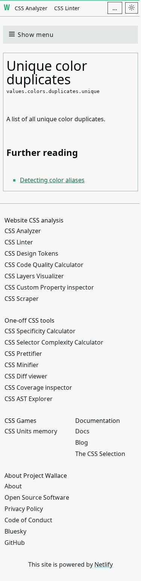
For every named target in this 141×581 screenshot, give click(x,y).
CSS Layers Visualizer (34, 276)
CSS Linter (67, 8)
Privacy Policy (24, 509)
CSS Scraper (22, 298)
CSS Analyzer (31, 8)
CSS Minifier (22, 365)
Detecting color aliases (52, 180)
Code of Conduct (28, 520)
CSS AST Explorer (29, 399)
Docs (82, 431)
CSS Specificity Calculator (40, 331)
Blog (81, 442)
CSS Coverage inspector (38, 387)
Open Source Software (37, 497)
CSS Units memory (31, 431)
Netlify (103, 564)
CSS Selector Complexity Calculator (54, 342)
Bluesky (15, 531)
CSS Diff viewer (26, 376)
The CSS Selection (100, 454)
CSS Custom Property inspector (49, 287)
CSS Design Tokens (31, 253)
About (13, 486)
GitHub (15, 542)
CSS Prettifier (23, 353)
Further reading (42, 152)
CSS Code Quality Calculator (44, 265)
